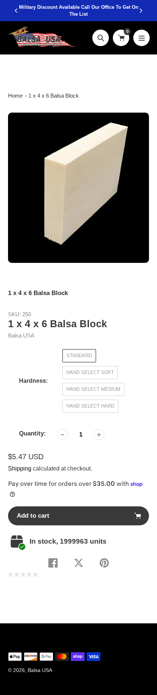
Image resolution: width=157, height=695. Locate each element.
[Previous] (16, 10)
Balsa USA (21, 335)
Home (15, 95)
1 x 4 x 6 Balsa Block (53, 95)
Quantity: (32, 433)
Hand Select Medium (93, 389)
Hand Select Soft (90, 372)
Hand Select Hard (90, 406)
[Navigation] (141, 38)
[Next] (140, 10)
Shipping (19, 468)
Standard (79, 355)
